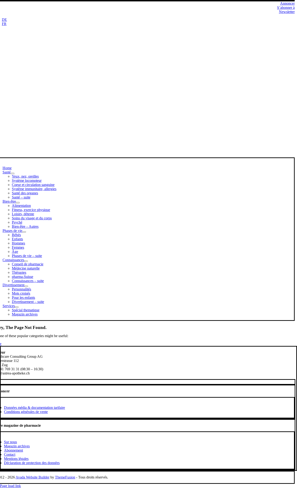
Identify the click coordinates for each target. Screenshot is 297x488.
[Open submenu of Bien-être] (18, 202)
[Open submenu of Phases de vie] (24, 232)
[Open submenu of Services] (17, 307)
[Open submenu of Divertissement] (26, 286)
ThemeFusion (65, 477)
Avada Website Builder (32, 477)
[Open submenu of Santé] (12, 173)
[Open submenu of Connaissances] (26, 261)
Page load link (10, 486)
